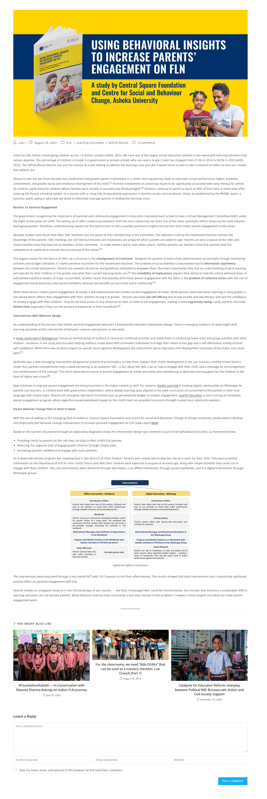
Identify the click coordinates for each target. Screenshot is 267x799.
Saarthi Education (190, 395)
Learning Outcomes (90, 143)
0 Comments (146, 143)
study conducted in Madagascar (37, 338)
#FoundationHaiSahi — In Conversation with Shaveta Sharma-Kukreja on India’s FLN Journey (51, 687)
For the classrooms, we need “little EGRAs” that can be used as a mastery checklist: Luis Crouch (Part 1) (130, 668)
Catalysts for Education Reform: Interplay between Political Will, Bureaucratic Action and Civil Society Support (209, 689)
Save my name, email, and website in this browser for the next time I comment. (71, 770)
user (22, 143)
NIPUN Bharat (118, 143)
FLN (69, 143)
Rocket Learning (167, 385)
